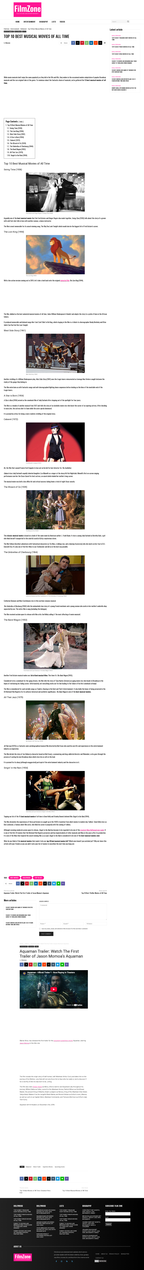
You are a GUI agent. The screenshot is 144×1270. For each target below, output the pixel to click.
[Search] (128, 21)
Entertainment (15, 29)
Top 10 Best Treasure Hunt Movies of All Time (124, 39)
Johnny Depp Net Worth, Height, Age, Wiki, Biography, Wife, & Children (91, 1224)
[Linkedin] (91, 43)
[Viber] (63, 883)
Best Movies (14, 878)
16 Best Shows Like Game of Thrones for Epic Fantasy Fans (19, 908)
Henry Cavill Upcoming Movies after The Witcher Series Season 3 (124, 89)
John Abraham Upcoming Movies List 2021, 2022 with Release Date (46, 1229)
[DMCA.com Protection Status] (100, 1262)
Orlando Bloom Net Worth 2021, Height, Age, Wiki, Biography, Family (91, 1231)
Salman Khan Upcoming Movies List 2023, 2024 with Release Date (45, 1217)
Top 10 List (38, 878)
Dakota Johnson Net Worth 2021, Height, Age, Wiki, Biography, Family (91, 1237)
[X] (78, 43)
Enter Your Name (110, 1211)
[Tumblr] (49, 883)
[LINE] (58, 883)
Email (106, 1217)
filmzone (7, 43)
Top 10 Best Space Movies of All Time (123, 54)
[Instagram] (61, 1261)
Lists (24, 31)
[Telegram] (54, 883)
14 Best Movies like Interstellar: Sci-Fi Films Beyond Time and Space (19, 924)
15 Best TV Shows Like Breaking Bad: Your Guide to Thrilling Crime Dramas (18, 916)
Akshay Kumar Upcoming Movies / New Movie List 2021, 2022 (45, 1223)
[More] (105, 43)
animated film (64, 280)
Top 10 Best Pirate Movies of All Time (123, 47)
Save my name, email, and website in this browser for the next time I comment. (65, 929)
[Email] (100, 43)
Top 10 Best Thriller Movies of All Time (94, 893)
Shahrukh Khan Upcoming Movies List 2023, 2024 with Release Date (46, 1211)
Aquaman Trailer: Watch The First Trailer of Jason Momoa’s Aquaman (26, 893)
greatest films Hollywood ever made (92, 830)
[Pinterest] (82, 43)
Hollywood (24, 29)
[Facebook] (73, 43)
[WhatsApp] (87, 43)
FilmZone (6, 29)
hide (21, 121)
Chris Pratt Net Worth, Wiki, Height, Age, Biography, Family (91, 1211)
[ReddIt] (96, 43)
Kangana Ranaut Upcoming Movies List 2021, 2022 (44, 1235)
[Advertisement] (43, 61)
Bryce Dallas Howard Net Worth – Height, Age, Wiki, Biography (91, 1217)
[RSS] (67, 1261)
